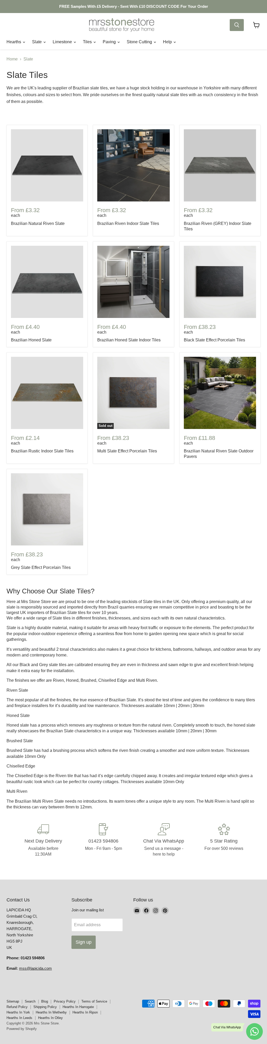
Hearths (14, 42)
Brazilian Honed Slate (31, 340)
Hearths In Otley (50, 1018)
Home (12, 59)
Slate (37, 42)
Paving (110, 42)
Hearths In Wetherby (51, 1012)
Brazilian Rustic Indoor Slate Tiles (42, 451)
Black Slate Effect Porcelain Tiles (214, 340)
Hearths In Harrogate (78, 1007)
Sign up (84, 942)
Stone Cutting (140, 42)
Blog (44, 1001)
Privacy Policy (65, 1001)
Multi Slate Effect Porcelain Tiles (127, 451)
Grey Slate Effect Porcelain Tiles (41, 567)
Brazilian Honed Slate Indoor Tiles (129, 340)
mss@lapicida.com (35, 968)
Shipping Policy (45, 1007)
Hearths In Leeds (19, 1018)
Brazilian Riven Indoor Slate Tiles (128, 223)
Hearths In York (18, 1012)
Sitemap (13, 1001)
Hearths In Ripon (85, 1012)
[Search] (237, 25)
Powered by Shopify (22, 1029)
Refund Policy (17, 1007)
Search (30, 1001)
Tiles (88, 42)
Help (168, 42)
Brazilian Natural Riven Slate (38, 223)
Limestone (63, 42)
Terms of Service (94, 1001)
